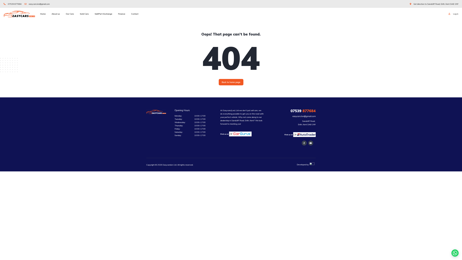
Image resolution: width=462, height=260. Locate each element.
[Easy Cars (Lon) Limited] (19, 14)
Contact (134, 14)
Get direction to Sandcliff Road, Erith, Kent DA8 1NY (435, 4)
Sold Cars (84, 14)
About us (56, 14)
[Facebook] (304, 143)
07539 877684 (14, 4)
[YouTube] (310, 143)
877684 (303, 111)
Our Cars (70, 14)
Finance (121, 14)
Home (43, 14)
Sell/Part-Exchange (103, 14)
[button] (231, 82)
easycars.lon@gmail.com (39, 4)
